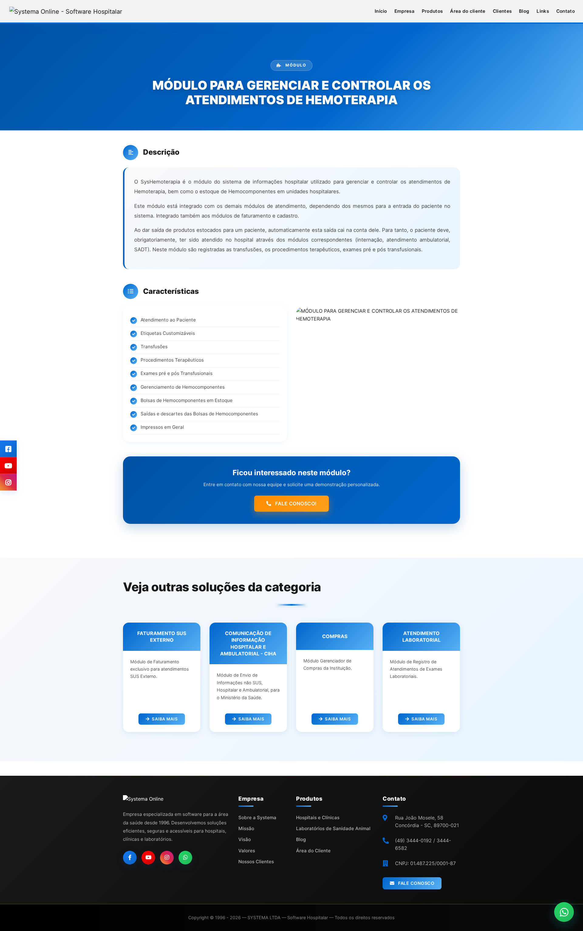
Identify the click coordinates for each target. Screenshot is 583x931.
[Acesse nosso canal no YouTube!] (8, 465)
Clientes (502, 11)
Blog (524, 11)
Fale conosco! (295, 503)
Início (381, 11)
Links (543, 11)
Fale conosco (416, 883)
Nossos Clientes (256, 861)
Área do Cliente (313, 851)
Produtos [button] (432, 11)
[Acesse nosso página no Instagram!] (8, 482)
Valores (246, 851)
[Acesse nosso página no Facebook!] (8, 449)
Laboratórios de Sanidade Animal (333, 828)
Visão (244, 839)
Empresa (404, 11)
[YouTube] (148, 857)
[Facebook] (130, 857)
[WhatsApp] (185, 857)
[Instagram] (167, 857)
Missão (246, 828)
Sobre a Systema (257, 817)
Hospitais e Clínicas (317, 817)
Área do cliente (468, 11)
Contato (565, 11)
